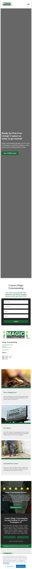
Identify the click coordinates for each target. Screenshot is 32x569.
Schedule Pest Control (9, 537)
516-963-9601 (5, 350)
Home (10, 541)
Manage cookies (10, 566)
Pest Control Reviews (22, 537)
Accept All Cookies (21, 566)
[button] (28, 4)
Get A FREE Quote (10, 153)
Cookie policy (6, 563)
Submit (16, 321)
